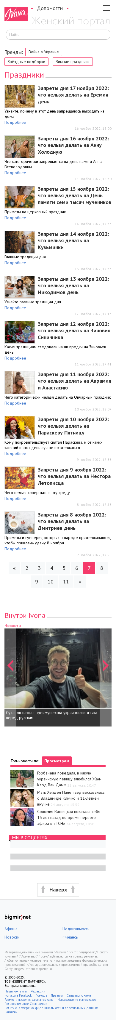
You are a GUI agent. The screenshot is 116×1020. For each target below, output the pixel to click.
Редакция (38, 991)
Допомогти (50, 8)
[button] (10, 674)
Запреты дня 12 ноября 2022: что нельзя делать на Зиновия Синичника (74, 330)
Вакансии (11, 1012)
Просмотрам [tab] (56, 761)
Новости (11, 937)
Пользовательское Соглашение (25, 1004)
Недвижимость (75, 928)
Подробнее (15, 122)
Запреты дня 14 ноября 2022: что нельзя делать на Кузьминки (73, 240)
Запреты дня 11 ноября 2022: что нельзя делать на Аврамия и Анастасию (74, 381)
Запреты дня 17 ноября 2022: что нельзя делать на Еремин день (73, 95)
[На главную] (70, 22)
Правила (57, 995)
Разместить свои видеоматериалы (29, 999)
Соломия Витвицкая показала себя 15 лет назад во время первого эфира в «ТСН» (68, 817)
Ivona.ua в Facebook (18, 995)
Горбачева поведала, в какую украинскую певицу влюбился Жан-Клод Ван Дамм (69, 779)
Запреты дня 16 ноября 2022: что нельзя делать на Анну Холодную (73, 145)
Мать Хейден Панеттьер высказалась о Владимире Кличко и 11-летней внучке (70, 798)
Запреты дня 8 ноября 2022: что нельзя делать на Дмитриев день (72, 521)
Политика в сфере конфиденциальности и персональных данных (51, 1008)
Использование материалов (76, 999)
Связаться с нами (79, 995)
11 (66, 581)
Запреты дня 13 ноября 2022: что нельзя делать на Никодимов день (73, 285)
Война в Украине (44, 51)
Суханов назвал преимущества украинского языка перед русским (51, 715)
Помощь (41, 995)
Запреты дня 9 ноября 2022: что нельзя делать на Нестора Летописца (74, 476)
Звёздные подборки (26, 61)
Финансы (70, 937)
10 (51, 581)
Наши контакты (15, 991)
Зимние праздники (73, 61)
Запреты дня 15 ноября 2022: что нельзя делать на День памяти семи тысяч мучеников (74, 195)
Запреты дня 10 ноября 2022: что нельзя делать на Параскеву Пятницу (73, 426)
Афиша (11, 928)
